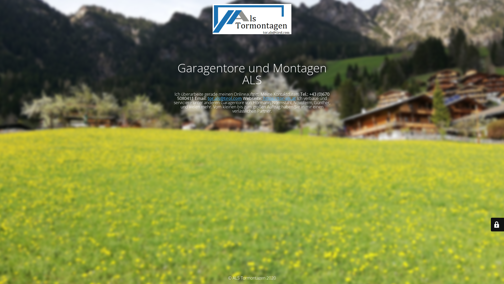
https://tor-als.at (279, 98)
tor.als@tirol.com (225, 98)
